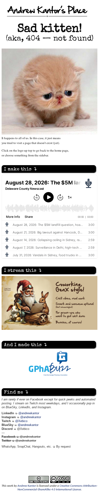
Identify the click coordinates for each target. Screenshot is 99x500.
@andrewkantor (28, 413)
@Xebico (21, 421)
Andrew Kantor (26, 485)
